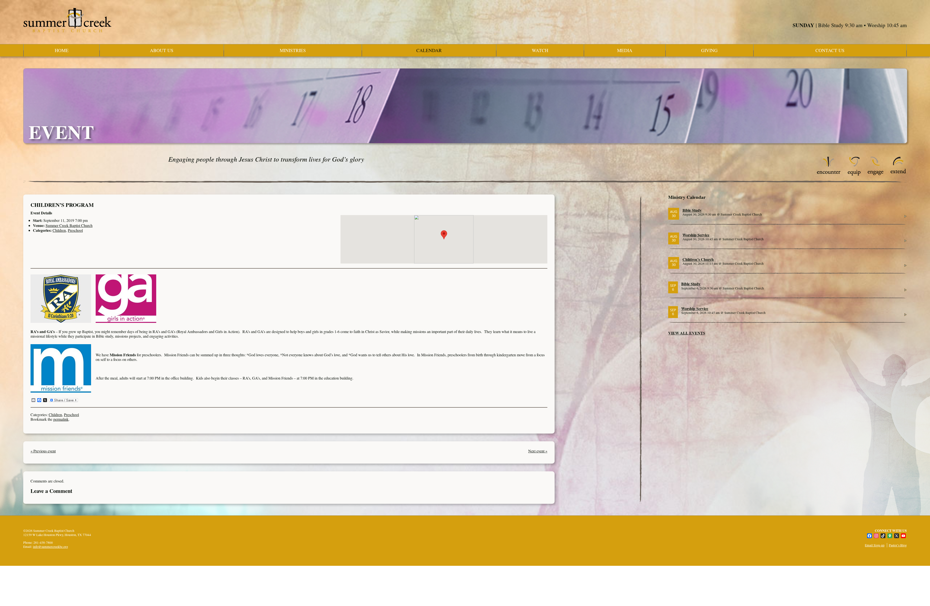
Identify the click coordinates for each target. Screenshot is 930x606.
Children (59, 230)
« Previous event (43, 451)
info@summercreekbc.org (50, 546)
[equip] (854, 174)
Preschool (75, 230)
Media (624, 50)
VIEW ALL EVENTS (686, 333)
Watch (540, 50)
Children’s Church (698, 259)
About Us (161, 50)
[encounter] (829, 174)
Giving (709, 50)
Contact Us (830, 50)
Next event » (537, 451)
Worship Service (695, 235)
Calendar (429, 50)
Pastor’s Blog (898, 545)
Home (62, 50)
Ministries (293, 50)
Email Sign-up (874, 545)
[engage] (875, 174)
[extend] (898, 174)
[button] (444, 234)
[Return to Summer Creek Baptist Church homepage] (67, 20)
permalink (61, 419)
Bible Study (692, 210)
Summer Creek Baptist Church (69, 225)
